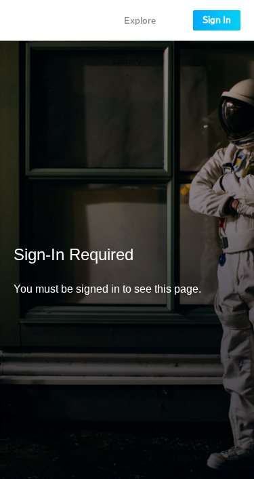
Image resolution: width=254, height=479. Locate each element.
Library (127, 61)
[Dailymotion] (50, 20)
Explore (140, 21)
